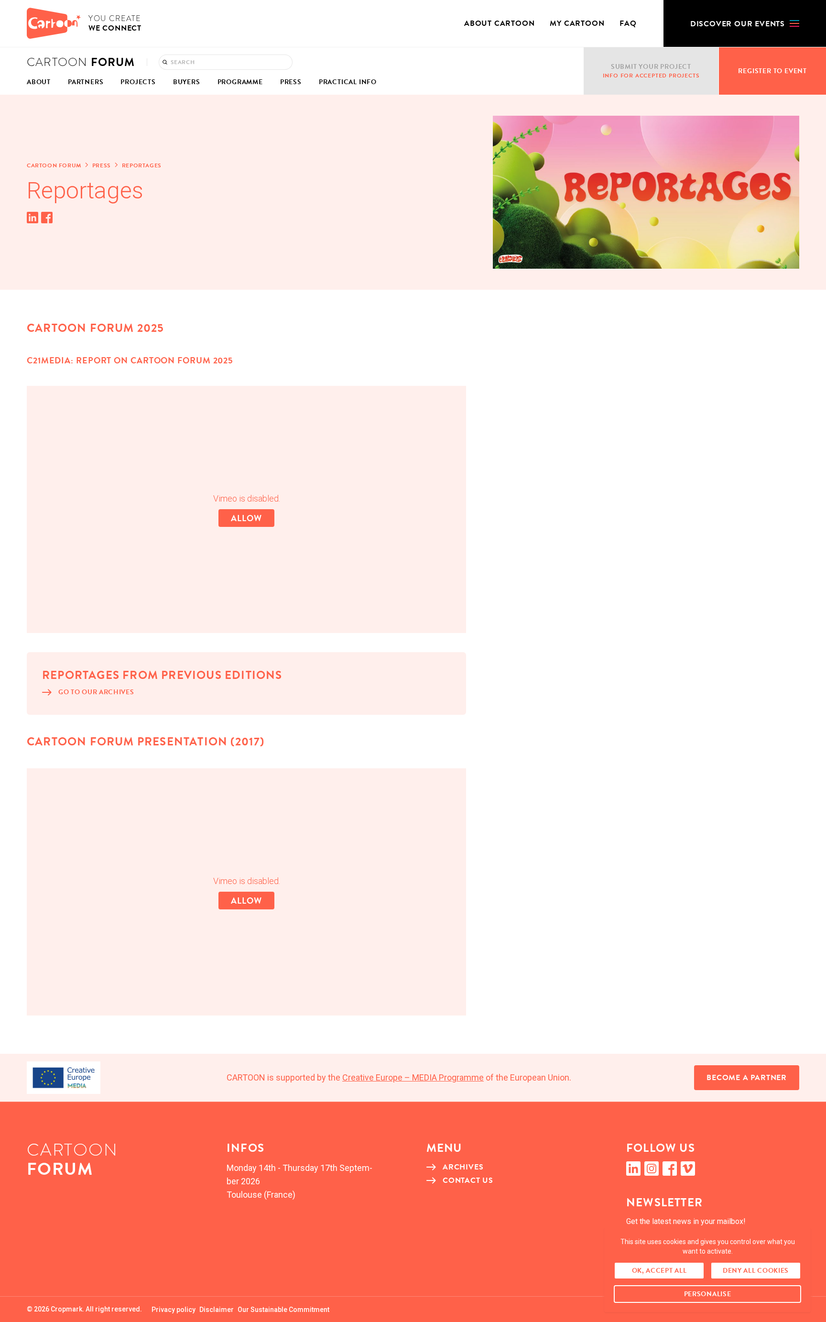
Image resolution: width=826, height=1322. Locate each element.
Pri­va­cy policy (174, 1309)
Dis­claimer (216, 1309)
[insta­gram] (651, 1168)
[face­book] (670, 1168)
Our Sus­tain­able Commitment (283, 1309)
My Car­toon (577, 23)
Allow (246, 518)
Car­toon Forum (54, 165)
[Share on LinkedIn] (32, 217)
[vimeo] (688, 1168)
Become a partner (746, 1077)
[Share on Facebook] (47, 217)
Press (101, 165)
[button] (744, 23)
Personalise (707, 1294)
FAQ (628, 23)
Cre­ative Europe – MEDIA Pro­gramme (413, 1077)
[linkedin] (633, 1168)
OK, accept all (659, 1271)
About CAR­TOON (499, 23)
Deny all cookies (756, 1271)
